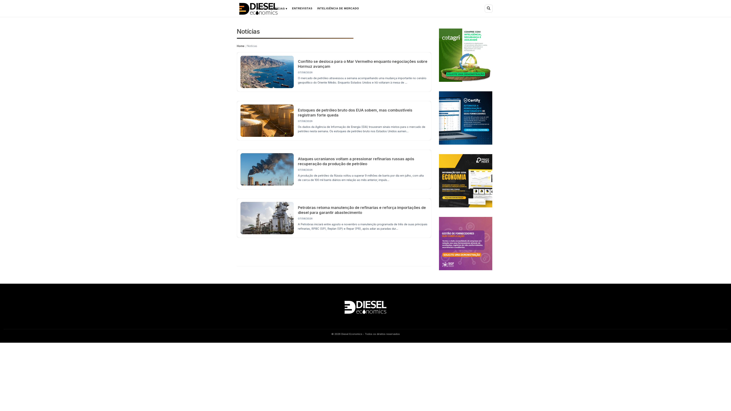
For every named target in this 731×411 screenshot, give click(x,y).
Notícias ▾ (279, 8)
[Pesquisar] (489, 9)
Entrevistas (302, 8)
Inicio (261, 8)
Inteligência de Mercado (338, 8)
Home (240, 46)
